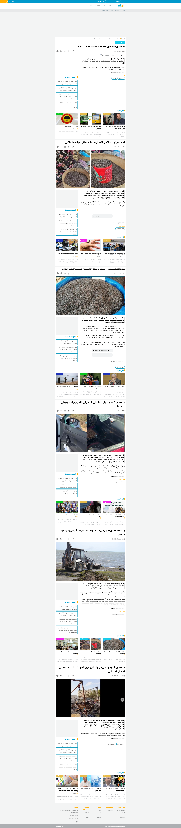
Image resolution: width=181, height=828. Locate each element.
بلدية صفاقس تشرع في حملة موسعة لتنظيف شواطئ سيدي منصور (68, 105)
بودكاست (97, 6)
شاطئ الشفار (120, 482)
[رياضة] (67, 118)
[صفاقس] (90, 643)
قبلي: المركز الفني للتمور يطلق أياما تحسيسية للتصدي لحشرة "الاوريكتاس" (115, 515)
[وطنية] (90, 118)
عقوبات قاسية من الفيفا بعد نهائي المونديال (92, 386)
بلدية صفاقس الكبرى (118, 614)
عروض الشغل (122, 817)
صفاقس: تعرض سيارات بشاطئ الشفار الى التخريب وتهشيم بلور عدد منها (68, 96)
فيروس (114, 78)
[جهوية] (90, 245)
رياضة (103, 6)
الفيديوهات (110, 810)
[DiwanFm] (121, 6)
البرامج (100, 815)
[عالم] (67, 245)
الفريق (100, 812)
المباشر (99, 810)
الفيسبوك (87, 812)
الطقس (103, 10)
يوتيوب (87, 817)
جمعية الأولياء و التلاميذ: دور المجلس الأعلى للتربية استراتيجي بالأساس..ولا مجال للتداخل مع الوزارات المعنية (68, 790)
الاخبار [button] (109, 6)
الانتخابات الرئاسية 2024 (120, 10)
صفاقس (121, 78)
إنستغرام (87, 815)
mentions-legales (121, 810)
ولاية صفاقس (120, 229)
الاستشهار (123, 812)
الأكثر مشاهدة (109, 10)
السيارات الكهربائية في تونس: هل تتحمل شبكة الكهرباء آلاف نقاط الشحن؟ (115, 127)
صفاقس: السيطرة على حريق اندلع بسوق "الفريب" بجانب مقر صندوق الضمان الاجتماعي (67, 630)
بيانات (91, 6)
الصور (112, 812)
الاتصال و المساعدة (121, 815)
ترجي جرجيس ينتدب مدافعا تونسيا (71, 126)
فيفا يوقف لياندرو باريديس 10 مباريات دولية (69, 515)
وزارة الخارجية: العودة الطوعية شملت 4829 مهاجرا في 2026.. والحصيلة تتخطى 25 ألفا (115, 253)
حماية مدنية (120, 744)
